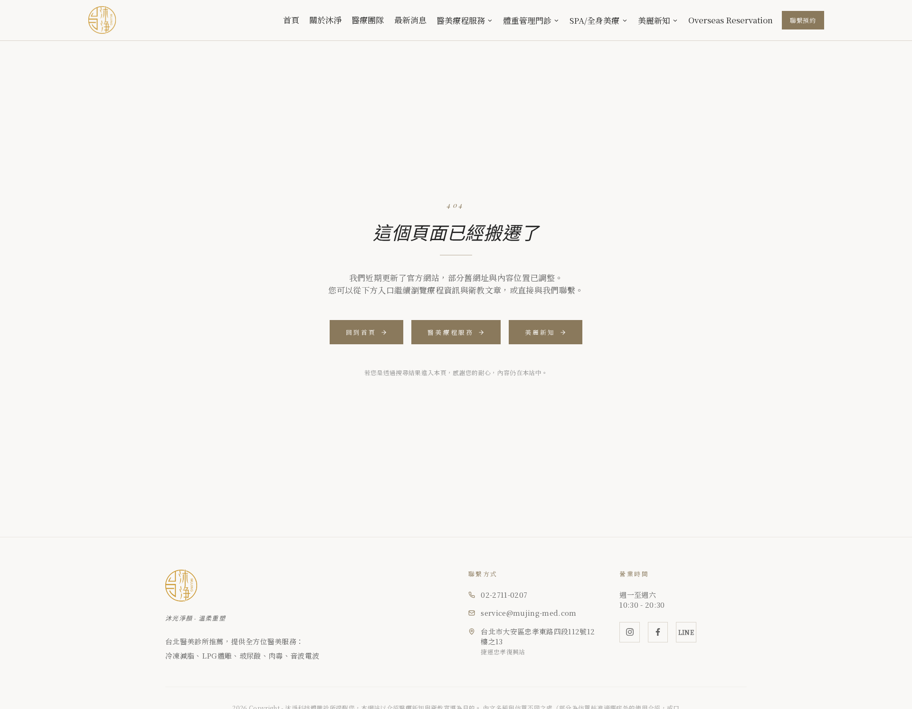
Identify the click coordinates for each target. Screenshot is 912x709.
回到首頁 (361, 332)
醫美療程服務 (461, 20)
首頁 (291, 20)
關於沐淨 (325, 20)
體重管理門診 (527, 20)
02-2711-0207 (504, 595)
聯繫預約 (803, 20)
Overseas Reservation (730, 20)
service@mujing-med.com (528, 613)
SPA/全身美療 (594, 20)
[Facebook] (658, 632)
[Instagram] (629, 632)
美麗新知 (654, 20)
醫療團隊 (368, 20)
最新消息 (410, 20)
